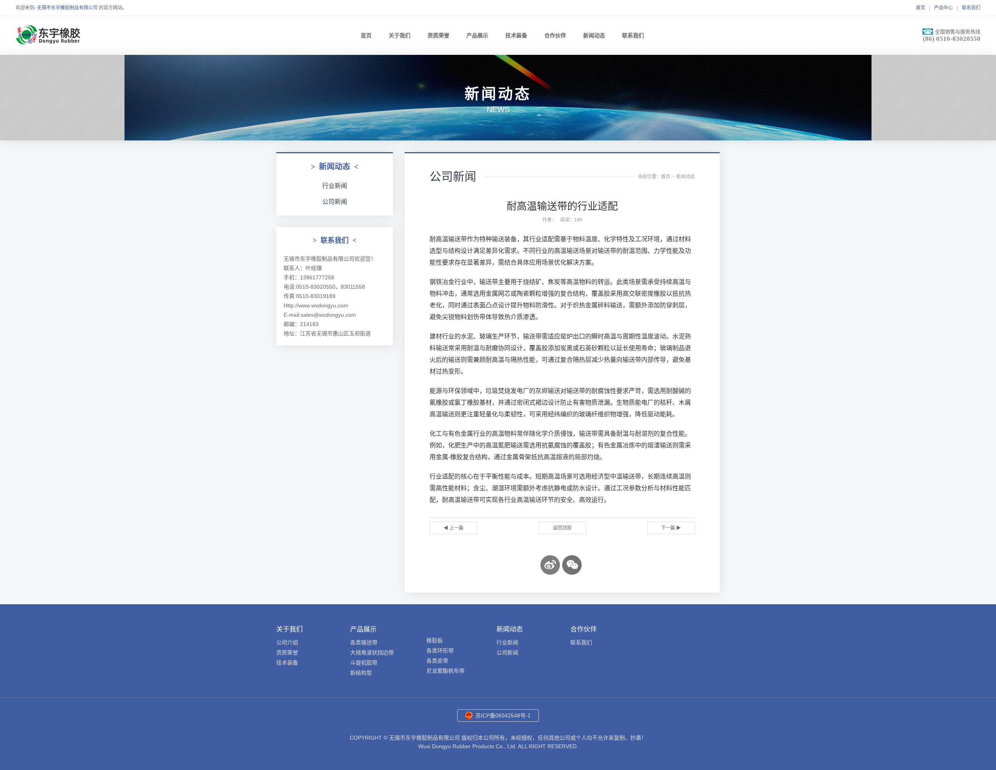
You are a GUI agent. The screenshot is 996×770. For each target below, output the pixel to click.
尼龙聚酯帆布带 (445, 671)
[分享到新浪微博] (550, 565)
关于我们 (399, 35)
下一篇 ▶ (671, 528)
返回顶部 (562, 528)
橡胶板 (434, 640)
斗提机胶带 (363, 662)
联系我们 (971, 8)
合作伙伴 (555, 35)
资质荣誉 (438, 35)
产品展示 (477, 35)
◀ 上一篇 (453, 528)
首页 (920, 8)
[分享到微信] (572, 565)
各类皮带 (437, 661)
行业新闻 (334, 185)
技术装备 (516, 35)
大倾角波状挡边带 (372, 652)
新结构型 (361, 673)
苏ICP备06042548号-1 (503, 715)
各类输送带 (363, 642)
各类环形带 (440, 650)
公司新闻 (334, 201)
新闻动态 (594, 35)
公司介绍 (287, 642)
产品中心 (943, 8)
